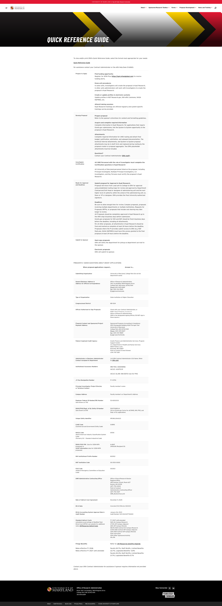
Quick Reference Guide (82, 63)
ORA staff (125, 156)
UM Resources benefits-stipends (128, 544)
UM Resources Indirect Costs (89, 526)
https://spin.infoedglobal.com (122, 76)
